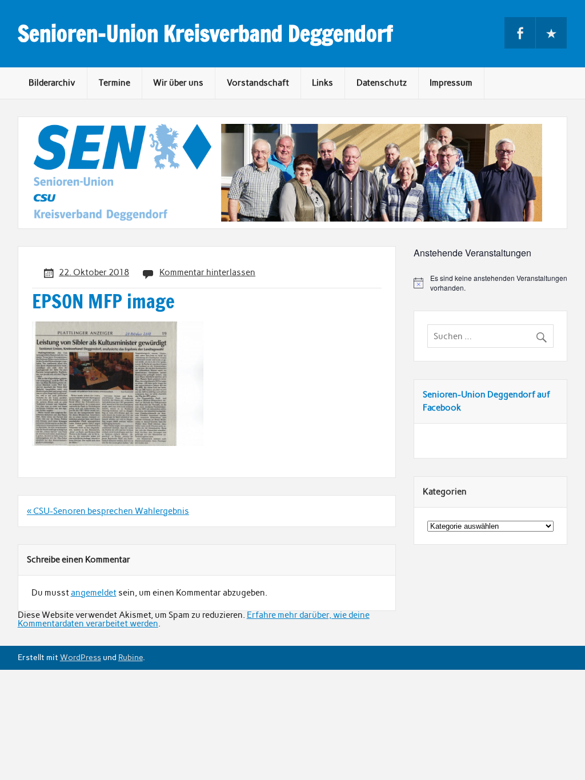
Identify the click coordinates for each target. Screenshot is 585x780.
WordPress (80, 657)
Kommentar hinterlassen (207, 272)
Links (322, 83)
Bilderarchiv (52, 83)
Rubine (130, 657)
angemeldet (94, 593)
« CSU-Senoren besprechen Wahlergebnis (108, 511)
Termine (114, 83)
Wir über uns (178, 83)
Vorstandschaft (258, 83)
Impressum (451, 83)
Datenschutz (381, 83)
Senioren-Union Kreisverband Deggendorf (205, 33)
